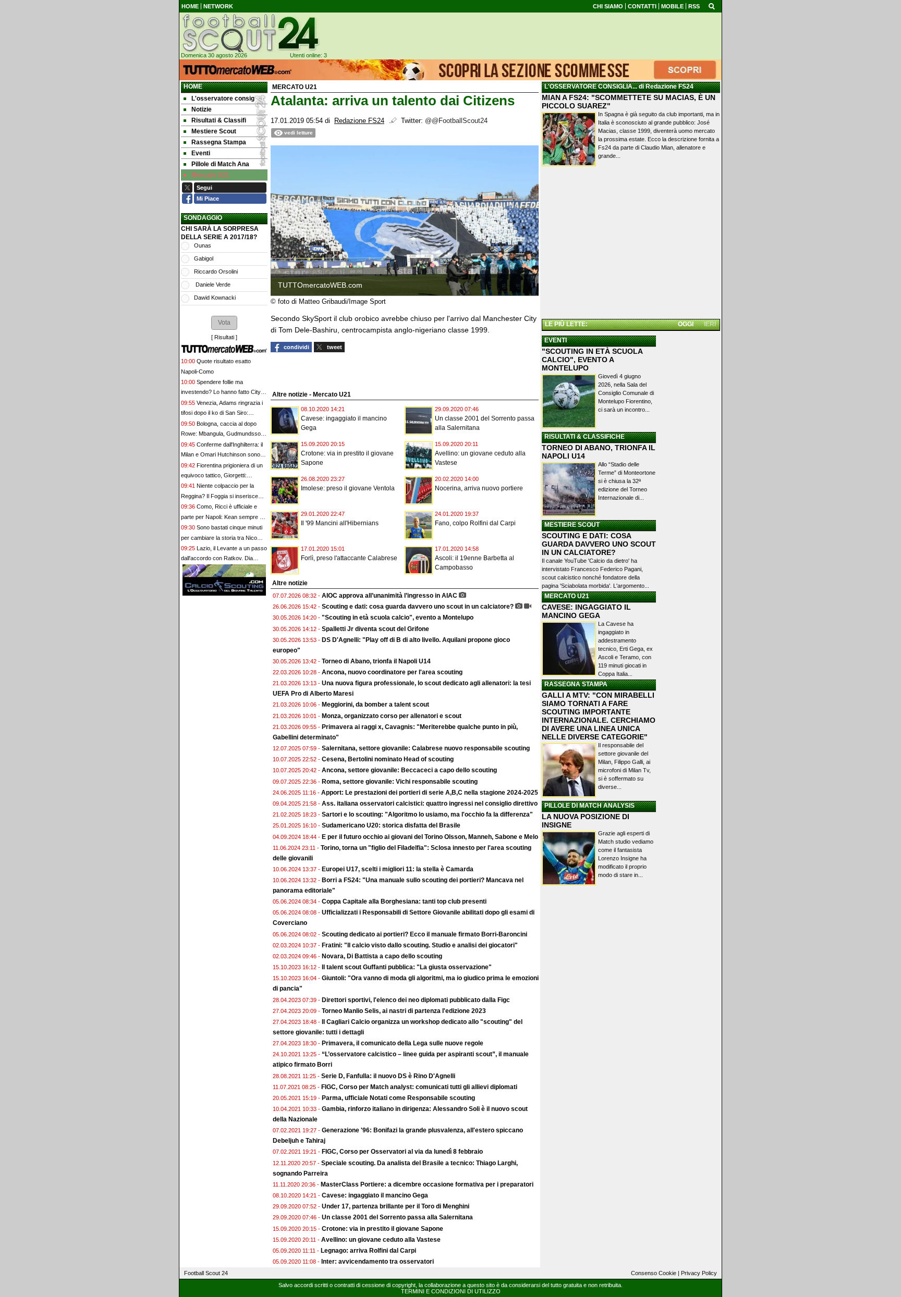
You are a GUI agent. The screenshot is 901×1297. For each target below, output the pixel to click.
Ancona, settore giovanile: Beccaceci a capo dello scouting (409, 770)
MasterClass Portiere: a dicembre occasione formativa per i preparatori (427, 1184)
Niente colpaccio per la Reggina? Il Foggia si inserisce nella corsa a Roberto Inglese (219, 496)
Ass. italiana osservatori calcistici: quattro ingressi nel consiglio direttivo (430, 803)
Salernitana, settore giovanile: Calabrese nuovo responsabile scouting (426, 748)
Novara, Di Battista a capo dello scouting (382, 956)
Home (193, 86)
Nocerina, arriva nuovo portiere (479, 488)
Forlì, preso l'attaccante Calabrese (349, 558)
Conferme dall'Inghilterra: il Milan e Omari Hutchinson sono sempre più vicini (222, 454)
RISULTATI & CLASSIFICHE (584, 436)
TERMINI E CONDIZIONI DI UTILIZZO (451, 1291)
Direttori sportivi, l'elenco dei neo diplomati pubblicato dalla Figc (416, 1000)
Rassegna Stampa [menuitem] (218, 142)
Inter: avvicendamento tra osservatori (377, 1261)
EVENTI (555, 340)
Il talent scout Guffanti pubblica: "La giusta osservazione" (407, 967)
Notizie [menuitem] (201, 109)
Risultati (224, 337)
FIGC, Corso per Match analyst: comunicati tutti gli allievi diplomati (420, 1087)
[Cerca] (712, 6)
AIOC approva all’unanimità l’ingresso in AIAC (389, 595)
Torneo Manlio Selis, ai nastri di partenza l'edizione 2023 (404, 1011)
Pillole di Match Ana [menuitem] (220, 164)
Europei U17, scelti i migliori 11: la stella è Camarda (397, 869)
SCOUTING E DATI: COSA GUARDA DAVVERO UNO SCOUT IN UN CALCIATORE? (599, 544)
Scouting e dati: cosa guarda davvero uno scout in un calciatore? (418, 606)
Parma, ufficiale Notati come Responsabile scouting (398, 1098)
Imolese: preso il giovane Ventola (348, 488)
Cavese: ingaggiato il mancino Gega (375, 1195)
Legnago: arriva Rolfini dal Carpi (368, 1250)
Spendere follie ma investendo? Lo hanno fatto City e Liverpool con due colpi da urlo (223, 392)
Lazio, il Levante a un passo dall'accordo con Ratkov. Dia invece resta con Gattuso (224, 558)
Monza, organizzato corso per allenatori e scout (391, 716)
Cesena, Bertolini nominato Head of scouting (388, 759)
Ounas (202, 245)
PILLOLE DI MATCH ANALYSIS (589, 805)
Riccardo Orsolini (216, 271)
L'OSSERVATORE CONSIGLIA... (590, 86)
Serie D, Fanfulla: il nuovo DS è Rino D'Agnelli (388, 1076)
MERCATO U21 (566, 596)
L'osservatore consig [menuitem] (222, 98)
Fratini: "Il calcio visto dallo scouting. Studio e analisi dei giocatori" (420, 945)
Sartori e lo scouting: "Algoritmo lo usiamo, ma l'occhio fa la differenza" (427, 814)
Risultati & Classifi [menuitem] (218, 120)
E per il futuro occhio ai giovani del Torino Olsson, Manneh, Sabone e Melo (430, 837)
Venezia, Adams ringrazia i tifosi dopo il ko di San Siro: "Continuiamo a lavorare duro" (222, 413)
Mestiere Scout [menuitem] (213, 131)
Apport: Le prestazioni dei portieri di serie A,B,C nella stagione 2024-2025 (429, 792)
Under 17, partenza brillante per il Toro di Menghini (395, 1206)
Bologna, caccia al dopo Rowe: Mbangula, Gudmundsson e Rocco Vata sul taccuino (222, 434)
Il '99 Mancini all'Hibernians (340, 523)
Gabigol (203, 258)
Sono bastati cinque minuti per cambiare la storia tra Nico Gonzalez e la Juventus (221, 537)
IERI (710, 324)
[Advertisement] (631, 244)
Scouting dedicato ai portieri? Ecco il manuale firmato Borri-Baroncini (424, 934)
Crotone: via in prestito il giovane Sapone (382, 1228)
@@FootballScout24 (456, 121)
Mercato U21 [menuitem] (210, 175)
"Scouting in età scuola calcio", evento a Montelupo (397, 617)
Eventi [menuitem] (200, 153)
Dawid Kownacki (215, 297)
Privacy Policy (699, 1273)
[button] (224, 322)
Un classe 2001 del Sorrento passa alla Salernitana (397, 1217)
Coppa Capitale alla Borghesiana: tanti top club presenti (404, 901)
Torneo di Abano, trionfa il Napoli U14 (376, 661)
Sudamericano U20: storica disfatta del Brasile (391, 825)
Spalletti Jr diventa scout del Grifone (375, 629)
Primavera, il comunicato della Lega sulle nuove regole (402, 1043)
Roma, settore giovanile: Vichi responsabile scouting (400, 781)
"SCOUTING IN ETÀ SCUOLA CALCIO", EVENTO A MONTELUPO (592, 359)
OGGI (685, 324)
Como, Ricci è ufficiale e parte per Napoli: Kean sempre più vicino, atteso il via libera (224, 516)
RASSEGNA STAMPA (575, 684)
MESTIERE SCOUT (572, 524)
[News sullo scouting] (249, 33)
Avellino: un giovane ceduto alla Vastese (381, 1239)
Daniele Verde (212, 284)
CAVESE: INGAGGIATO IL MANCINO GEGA (586, 611)
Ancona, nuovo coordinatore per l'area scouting (392, 672)
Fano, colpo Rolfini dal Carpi (475, 523)
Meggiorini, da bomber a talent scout (375, 704)
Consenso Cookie (653, 1273)
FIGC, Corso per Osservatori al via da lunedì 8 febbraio (402, 1151)
